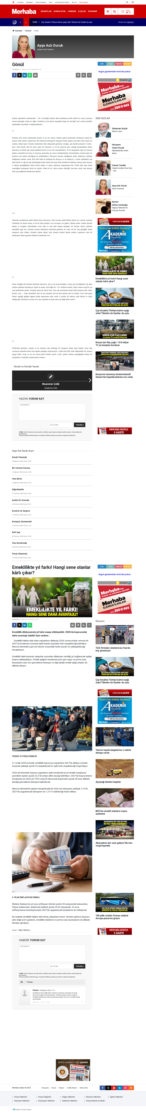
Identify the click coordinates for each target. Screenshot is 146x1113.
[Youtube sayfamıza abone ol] (114, 1088)
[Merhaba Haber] (24, 11)
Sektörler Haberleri (69, 1101)
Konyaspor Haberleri (46, 1101)
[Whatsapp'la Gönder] (29, 75)
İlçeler (82, 11)
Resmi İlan (46, 11)
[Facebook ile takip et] (102, 1088)
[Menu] (108, 11)
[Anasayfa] (13, 2)
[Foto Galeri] (132, 2)
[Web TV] (127, 2)
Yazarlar (28, 31)
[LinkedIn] (24, 75)
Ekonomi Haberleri (93, 1097)
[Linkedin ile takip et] (120, 1088)
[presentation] (20, 22)
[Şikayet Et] (82, 1002)
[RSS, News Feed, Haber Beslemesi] (131, 1088)
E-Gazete (20, 2)
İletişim (61, 1088)
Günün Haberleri (41, 2)
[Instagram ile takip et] (125, 1088)
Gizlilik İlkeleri (72, 1088)
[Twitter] (19, 75)
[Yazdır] (35, 75)
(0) (43, 1002)
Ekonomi (92, 11)
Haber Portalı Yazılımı (23, 1109)
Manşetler (29, 2)
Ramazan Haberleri (21, 1101)
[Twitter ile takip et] (108, 1088)
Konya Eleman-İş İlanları (95, 1101)
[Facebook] (14, 75)
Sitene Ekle (84, 1088)
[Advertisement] (52, 97)
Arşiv (50, 2)
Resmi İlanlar (83, 2)
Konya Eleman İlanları (62, 2)
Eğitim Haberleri (116, 1097)
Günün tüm (126, 22)
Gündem (72, 11)
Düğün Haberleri (68, 1097)
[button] (78, 75)
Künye (54, 1088)
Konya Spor (60, 11)
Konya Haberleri (20, 1097)
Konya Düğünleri (44, 1097)
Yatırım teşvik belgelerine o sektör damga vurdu (60, 22)
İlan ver (74, 2)
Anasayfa (18, 31)
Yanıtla (37, 1002)
